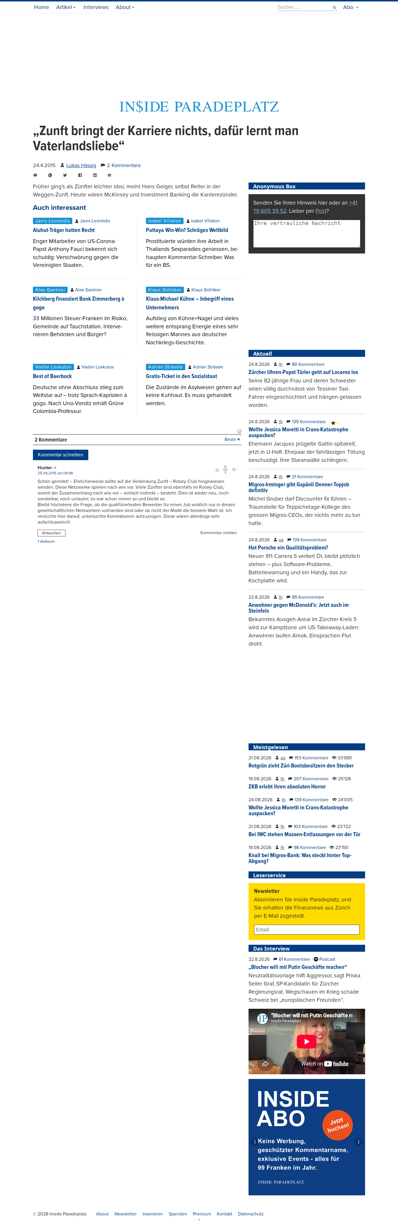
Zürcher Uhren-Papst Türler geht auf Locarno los (303, 372)
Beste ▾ (232, 439)
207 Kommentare (311, 779)
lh (281, 364)
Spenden (178, 1214)
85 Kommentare (308, 597)
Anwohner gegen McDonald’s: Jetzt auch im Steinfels (299, 608)
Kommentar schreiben (60, 454)
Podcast (326, 959)
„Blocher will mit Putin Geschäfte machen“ (298, 967)
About (123, 7)
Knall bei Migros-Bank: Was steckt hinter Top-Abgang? (300, 858)
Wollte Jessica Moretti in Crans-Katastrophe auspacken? (298, 432)
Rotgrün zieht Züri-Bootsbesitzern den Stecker (301, 766)
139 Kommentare (309, 422)
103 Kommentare (311, 826)
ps (281, 540)
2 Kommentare (124, 165)
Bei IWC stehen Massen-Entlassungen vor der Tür (304, 835)
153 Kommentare (311, 758)
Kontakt (224, 1214)
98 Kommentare (310, 847)
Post (321, 211)
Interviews (96, 7)
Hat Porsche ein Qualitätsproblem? (288, 548)
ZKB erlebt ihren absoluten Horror (287, 787)
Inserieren (152, 1214)
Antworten (51, 533)
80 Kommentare (308, 364)
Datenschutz (251, 1214)
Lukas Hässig (81, 165)
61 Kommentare (294, 959)
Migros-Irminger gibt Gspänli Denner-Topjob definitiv (299, 487)
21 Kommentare (307, 477)
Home (41, 7)
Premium (202, 1214)
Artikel (64, 7)
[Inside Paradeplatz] (199, 111)
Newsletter (126, 1214)
